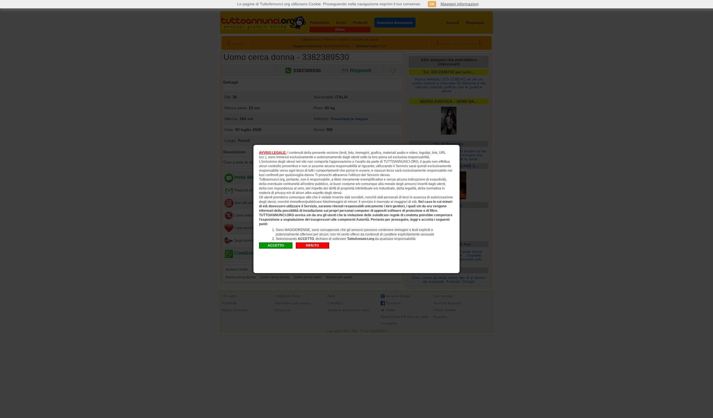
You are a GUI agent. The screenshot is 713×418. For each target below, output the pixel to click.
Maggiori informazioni (459, 4)
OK (431, 4)
